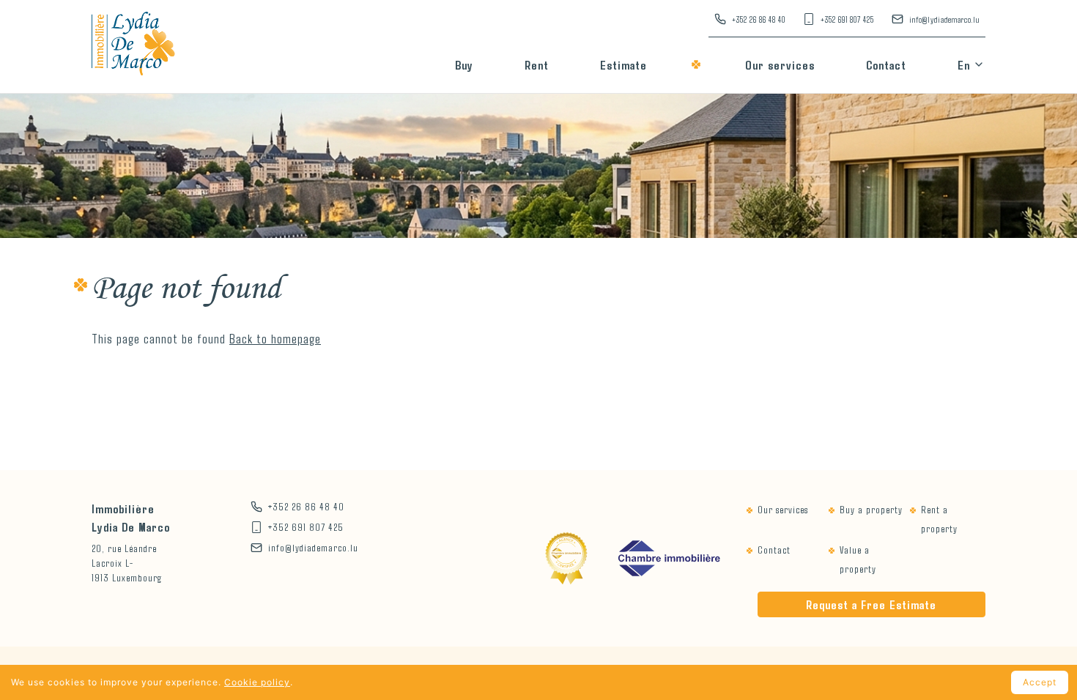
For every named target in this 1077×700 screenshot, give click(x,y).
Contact (886, 64)
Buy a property (871, 509)
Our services (780, 64)
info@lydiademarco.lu (944, 19)
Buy (464, 64)
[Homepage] (133, 46)
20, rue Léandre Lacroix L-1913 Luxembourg (127, 563)
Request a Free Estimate (871, 604)
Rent (537, 64)
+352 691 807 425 (847, 19)
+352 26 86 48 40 (758, 19)
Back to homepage (275, 338)
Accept (1039, 682)
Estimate (623, 64)
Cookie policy (257, 682)
